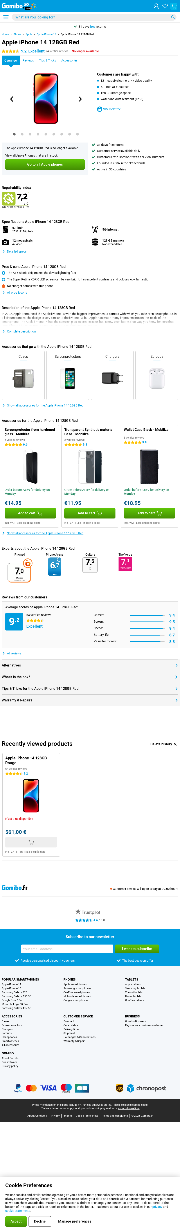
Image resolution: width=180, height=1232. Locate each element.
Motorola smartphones (77, 996)
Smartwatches (10, 1041)
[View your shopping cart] (173, 6)
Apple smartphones (75, 984)
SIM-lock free (112, 109)
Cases (5, 1021)
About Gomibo (10, 1058)
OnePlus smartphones (76, 992)
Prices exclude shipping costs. (130, 1104)
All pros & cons (17, 292)
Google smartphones (75, 1000)
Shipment (69, 1033)
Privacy (55, 1115)
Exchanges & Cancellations (79, 1037)
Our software (9, 1062)
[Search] (172, 17)
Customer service (78, 1016)
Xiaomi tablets (133, 992)
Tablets (131, 979)
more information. (129, 1108)
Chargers (7, 1029)
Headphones (9, 1037)
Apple (28, 34)
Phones (69, 979)
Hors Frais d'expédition (31, 851)
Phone (17, 34)
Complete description (21, 331)
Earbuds (7, 1033)
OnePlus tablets (134, 1000)
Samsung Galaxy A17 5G (16, 1008)
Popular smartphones (20, 979)
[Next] (80, 99)
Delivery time (71, 1029)
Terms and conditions (115, 1115)
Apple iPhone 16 (11, 988)
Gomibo (8, 1053)
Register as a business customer (144, 1025)
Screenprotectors (12, 1025)
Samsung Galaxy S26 (14, 992)
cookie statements (17, 1210)
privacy (157, 1207)
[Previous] (11, 99)
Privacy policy (10, 1066)
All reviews (14, 653)
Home (5, 34)
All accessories (10, 1045)
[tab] (14, 134)
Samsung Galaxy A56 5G (16, 996)
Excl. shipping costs (28, 522)
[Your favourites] (165, 6)
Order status (70, 1025)
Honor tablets (133, 996)
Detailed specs (17, 251)
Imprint (67, 1115)
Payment (68, 1021)
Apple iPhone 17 (11, 984)
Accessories (12, 1016)
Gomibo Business (135, 1021)
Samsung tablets (135, 988)
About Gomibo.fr (37, 1115)
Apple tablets (133, 984)
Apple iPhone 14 (46, 34)
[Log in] (156, 6)
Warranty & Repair (74, 1041)
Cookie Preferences (87, 1115)
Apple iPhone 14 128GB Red (77, 34)
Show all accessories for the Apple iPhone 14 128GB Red (45, 405)
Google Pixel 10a (12, 1000)
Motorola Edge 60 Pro (15, 1004)
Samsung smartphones (77, 988)
